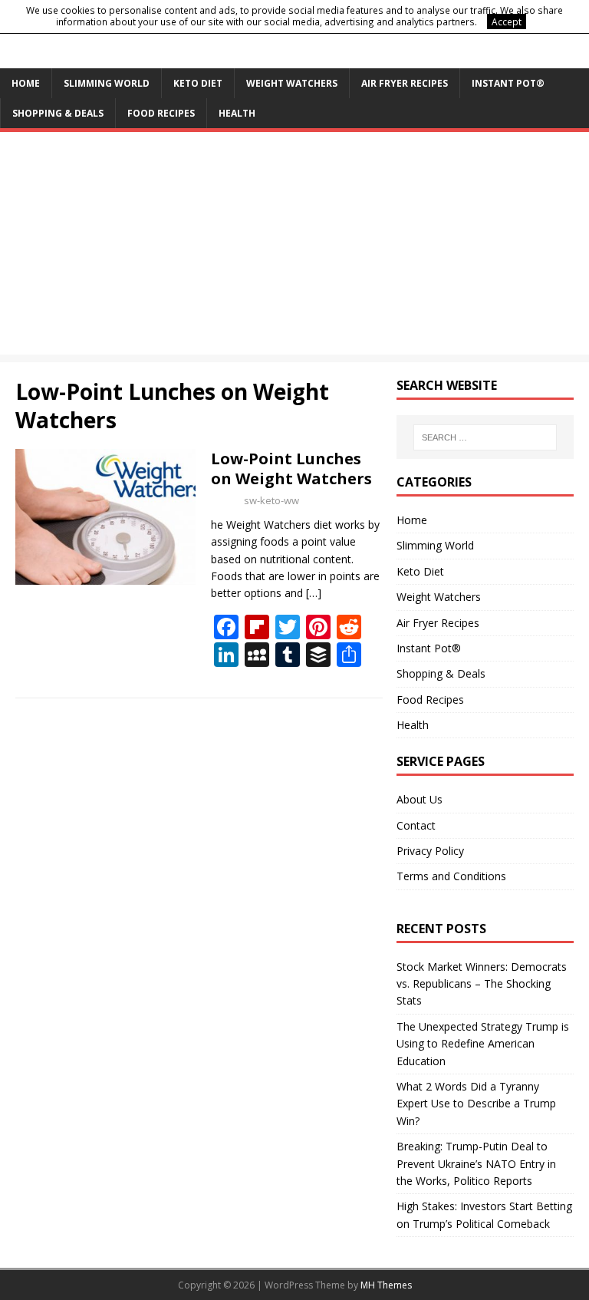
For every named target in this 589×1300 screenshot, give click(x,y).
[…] (313, 593)
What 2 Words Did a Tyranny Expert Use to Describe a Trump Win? (476, 1103)
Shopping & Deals (58, 113)
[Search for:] (485, 437)
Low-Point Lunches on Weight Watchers (291, 468)
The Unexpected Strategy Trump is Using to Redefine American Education (483, 1043)
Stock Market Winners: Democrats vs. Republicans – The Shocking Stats (482, 983)
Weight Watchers (291, 83)
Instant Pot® (508, 83)
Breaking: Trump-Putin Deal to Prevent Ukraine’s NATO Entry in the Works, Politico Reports (476, 1163)
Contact (416, 825)
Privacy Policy (430, 850)
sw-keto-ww (271, 500)
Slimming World (107, 83)
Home (26, 83)
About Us (420, 799)
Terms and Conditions (451, 876)
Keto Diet (197, 83)
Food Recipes (161, 113)
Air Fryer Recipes (404, 83)
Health (237, 113)
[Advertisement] (294, 247)
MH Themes (386, 1285)
